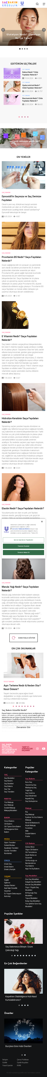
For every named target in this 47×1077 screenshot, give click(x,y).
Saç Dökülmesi (31, 796)
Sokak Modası (9, 845)
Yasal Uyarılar (7, 1065)
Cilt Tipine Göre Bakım (12, 826)
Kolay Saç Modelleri (32, 901)
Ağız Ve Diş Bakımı (32, 869)
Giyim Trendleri (10, 843)
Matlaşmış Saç (31, 788)
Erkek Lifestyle (9, 869)
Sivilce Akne (29, 847)
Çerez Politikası (23, 1060)
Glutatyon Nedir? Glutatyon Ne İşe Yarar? (24, 36)
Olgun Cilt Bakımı (31, 850)
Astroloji (7, 896)
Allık (26, 831)
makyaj (24, 715)
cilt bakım (10, 715)
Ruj (26, 812)
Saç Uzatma (30, 793)
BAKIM (7, 817)
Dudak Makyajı (9, 808)
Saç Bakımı (8, 786)
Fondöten (29, 828)
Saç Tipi (7, 789)
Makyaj (28, 808)
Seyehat (7, 891)
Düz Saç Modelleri (32, 879)
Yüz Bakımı (29, 866)
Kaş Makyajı (29, 814)
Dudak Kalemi (30, 834)
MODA (7, 839)
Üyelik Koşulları (22, 1063)
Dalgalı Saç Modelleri (33, 882)
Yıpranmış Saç (30, 785)
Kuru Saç (28, 782)
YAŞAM (7, 876)
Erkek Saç (8, 864)
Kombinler (8, 853)
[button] (19, 117)
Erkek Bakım (9, 867)
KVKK (19, 1065)
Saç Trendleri (9, 792)
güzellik (18, 715)
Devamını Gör (23, 727)
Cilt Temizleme (31, 852)
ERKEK (7, 860)
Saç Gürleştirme (31, 801)
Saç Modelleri (9, 778)
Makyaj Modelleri (10, 810)
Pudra (27, 836)
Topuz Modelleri (31, 898)
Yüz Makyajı (8, 802)
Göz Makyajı (8, 805)
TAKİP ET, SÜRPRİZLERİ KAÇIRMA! (27, 748)
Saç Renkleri (9, 784)
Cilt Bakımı (8, 824)
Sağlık (6, 880)
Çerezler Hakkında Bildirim (21, 529)
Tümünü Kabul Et (23, 552)
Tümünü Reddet (23, 546)
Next (44, 30)
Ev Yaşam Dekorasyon (12, 894)
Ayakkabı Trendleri (11, 848)
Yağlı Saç (28, 790)
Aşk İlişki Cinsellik (10, 888)
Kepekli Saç (29, 799)
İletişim (5, 1060)
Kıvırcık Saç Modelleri (33, 885)
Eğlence (7, 883)
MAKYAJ (7, 798)
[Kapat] (42, 521)
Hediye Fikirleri (9, 885)
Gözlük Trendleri (10, 851)
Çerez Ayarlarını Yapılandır (23, 540)
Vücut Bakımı (9, 821)
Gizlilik (4, 1063)
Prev (3, 30)
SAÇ (6, 774)
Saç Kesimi (8, 781)
